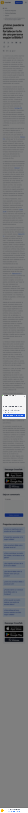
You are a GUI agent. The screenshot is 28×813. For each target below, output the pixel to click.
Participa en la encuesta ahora (15, 415)
